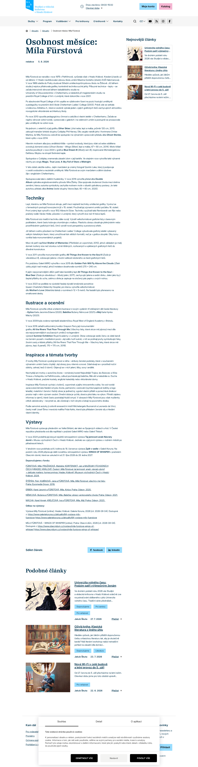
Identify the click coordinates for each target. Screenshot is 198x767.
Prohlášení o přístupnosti (37, 744)
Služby (31, 21)
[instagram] (163, 21)
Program (47, 21)
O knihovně (99, 21)
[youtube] (150, 21)
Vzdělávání (61, 21)
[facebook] (169, 21)
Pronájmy (30, 736)
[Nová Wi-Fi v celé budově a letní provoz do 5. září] (48, 677)
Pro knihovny (82, 21)
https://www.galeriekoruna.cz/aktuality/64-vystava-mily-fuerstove (66, 517)
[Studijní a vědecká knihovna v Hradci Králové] (40, 6)
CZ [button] (141, 21)
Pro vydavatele (33, 731)
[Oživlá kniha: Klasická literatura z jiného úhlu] (48, 640)
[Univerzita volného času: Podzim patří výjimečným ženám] (48, 595)
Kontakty (118, 21)
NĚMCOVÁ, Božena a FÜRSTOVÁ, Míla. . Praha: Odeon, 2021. (72, 495)
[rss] (156, 21)
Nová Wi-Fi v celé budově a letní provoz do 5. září (90, 666)
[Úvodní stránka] (27, 31)
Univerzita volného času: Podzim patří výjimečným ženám (95, 584)
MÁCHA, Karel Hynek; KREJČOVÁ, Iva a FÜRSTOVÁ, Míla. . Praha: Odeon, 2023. (65, 500)
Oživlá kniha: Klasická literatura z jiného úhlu (88, 628)
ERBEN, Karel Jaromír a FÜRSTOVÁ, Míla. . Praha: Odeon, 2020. (58, 489)
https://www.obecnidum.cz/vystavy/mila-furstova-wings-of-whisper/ (66, 529)
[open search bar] (135, 21)
